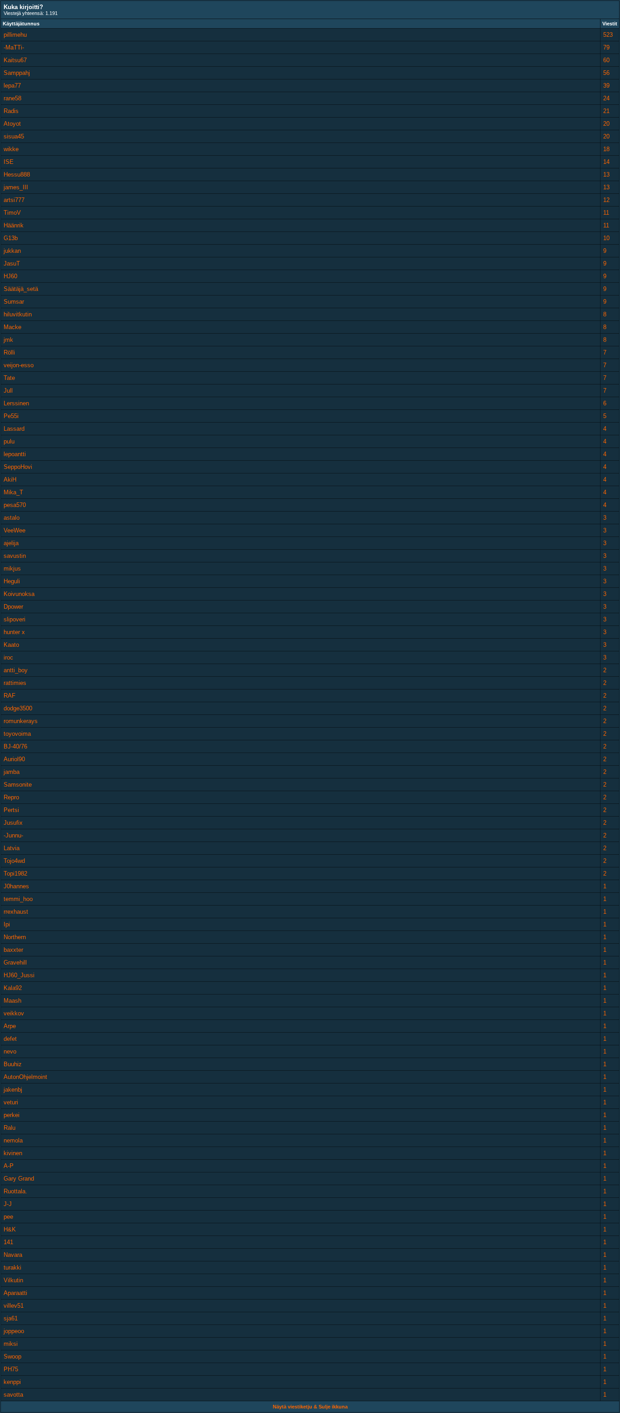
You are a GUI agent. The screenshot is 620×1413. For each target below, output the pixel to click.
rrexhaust (16, 911)
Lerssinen (16, 403)
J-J (8, 1204)
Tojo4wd (14, 860)
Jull (8, 390)
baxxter (13, 949)
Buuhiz (13, 1064)
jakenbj (13, 1089)
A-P (9, 1165)
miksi (11, 1343)
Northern (15, 937)
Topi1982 (15, 873)
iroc (8, 657)
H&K (10, 1229)
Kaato (11, 644)
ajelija (11, 543)
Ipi (7, 924)
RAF (9, 695)
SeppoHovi (18, 466)
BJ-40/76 (15, 746)
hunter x (14, 632)
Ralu (9, 1127)
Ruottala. (15, 1191)
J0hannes (16, 886)
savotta (13, 1394)
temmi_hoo (18, 899)
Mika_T (13, 492)
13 (606, 174)
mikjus (12, 568)
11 (606, 212)
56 (606, 72)
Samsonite (18, 784)
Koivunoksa (19, 594)
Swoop (12, 1356)
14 (606, 161)
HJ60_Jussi (19, 975)
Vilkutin (13, 1280)
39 (606, 85)
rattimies (15, 682)
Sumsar (14, 301)
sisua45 (14, 136)
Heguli (12, 581)
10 (606, 238)
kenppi (12, 1382)
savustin (15, 555)
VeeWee (14, 530)
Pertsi (11, 810)
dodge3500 (18, 708)
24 (606, 98)
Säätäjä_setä (21, 289)
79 (606, 47)
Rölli (9, 352)
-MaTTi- (14, 47)
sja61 (11, 1318)
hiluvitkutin (18, 314)
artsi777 (14, 200)
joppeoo (14, 1331)
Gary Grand (19, 1178)
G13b (11, 238)
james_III (16, 187)
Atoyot (12, 123)
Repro (11, 797)
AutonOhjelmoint (25, 1076)
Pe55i (11, 416)
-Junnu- (13, 835)
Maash (12, 1000)
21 (606, 111)
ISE (9, 161)
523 (608, 34)
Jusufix (13, 822)
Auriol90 (14, 759)
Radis (11, 111)
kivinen (13, 1153)
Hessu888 (17, 174)
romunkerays (21, 721)
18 (606, 149)
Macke (12, 327)
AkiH (10, 479)
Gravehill (15, 962)
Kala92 (13, 988)
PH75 (11, 1369)
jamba (12, 771)
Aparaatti (15, 1293)
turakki (12, 1267)
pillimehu (15, 34)
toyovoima (17, 733)
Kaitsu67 (15, 60)
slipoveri (14, 619)
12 (606, 200)
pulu (9, 441)
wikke (11, 149)
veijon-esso (19, 365)
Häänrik (14, 225)
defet (10, 1038)
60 (606, 60)
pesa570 (15, 505)
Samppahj (17, 72)
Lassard (14, 428)
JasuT (12, 263)
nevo (10, 1051)
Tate (9, 377)
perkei (12, 1115)
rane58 (12, 98)
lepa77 (12, 85)
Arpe (10, 1026)
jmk (8, 339)
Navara (13, 1254)
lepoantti (15, 454)
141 (8, 1242)
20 (606, 123)
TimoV (12, 212)
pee (8, 1216)
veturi (11, 1102)
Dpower (13, 606)
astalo (12, 517)
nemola (13, 1140)
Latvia (12, 848)
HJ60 (10, 276)
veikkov (14, 1013)
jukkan (12, 250)
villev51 (14, 1305)
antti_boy (16, 670)
